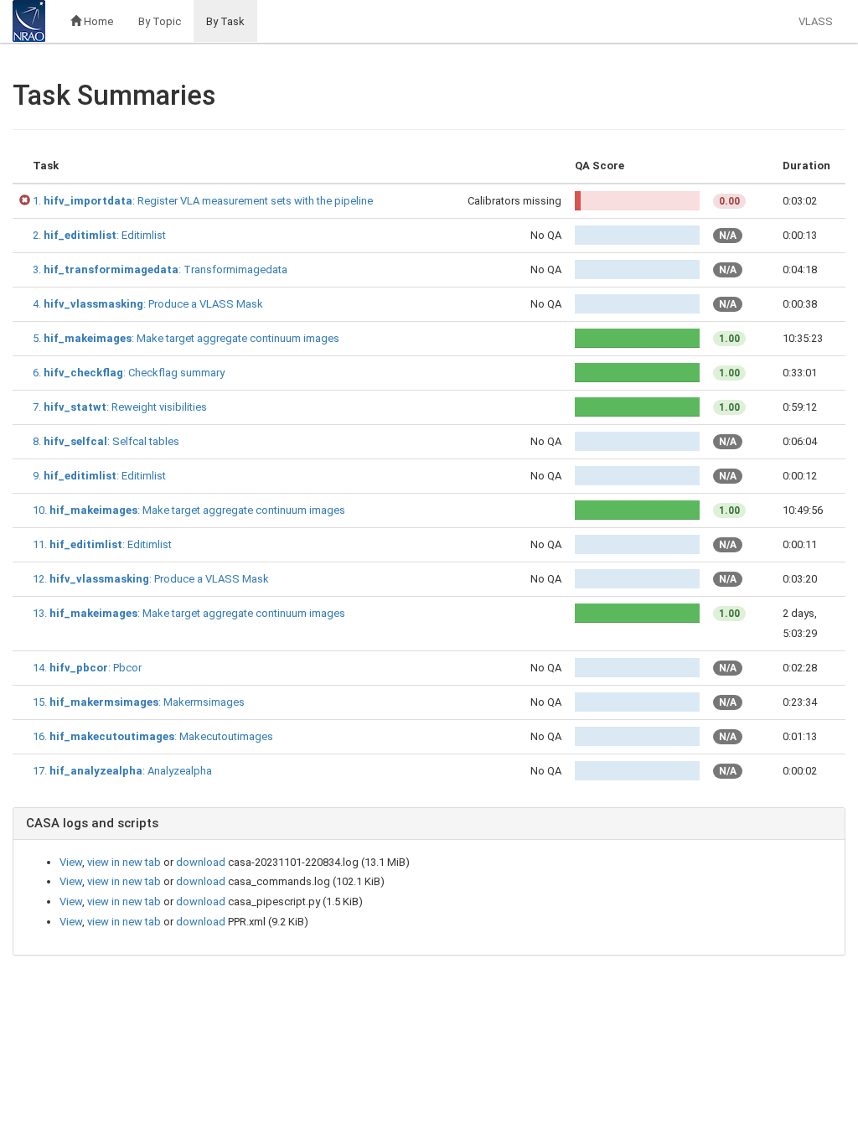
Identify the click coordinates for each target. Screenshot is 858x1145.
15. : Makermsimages (139, 702)
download (200, 862)
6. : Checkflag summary (129, 372)
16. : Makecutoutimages (153, 736)
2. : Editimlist (99, 235)
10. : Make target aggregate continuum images (189, 510)
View (70, 862)
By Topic (159, 21)
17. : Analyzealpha (122, 770)
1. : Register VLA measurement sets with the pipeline (203, 200)
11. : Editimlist (102, 544)
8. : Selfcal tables (106, 441)
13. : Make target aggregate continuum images (189, 613)
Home (97, 21)
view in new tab (124, 862)
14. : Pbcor (87, 667)
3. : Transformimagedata (160, 269)
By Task (225, 21)
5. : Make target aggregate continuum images (186, 338)
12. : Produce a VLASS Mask (151, 578)
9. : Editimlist (99, 475)
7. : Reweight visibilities (120, 407)
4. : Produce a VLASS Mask (148, 304)
